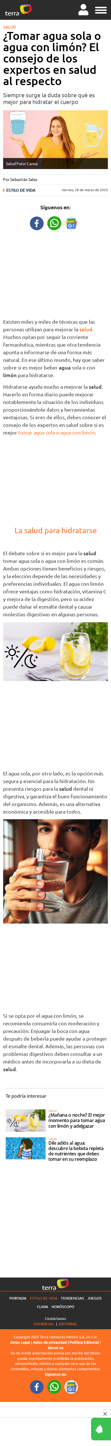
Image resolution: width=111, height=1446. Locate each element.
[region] (55, 273)
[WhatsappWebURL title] (54, 222)
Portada (17, 1298)
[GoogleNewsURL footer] (71, 1386)
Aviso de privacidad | (51, 1342)
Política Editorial (84, 1342)
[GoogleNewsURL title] (71, 222)
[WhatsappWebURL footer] (54, 1386)
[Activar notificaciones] (75, 1429)
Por (20, 179)
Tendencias (72, 1298)
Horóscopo (63, 1306)
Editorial (68, 1323)
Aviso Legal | (21, 1342)
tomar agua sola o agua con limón (56, 432)
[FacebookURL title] (37, 222)
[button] (100, 9)
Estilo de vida (21, 190)
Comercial (44, 1323)
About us (55, 1347)
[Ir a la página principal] (18, 10)
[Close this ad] (106, 1414)
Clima (42, 1306)
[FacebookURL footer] (37, 1386)
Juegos (94, 1298)
